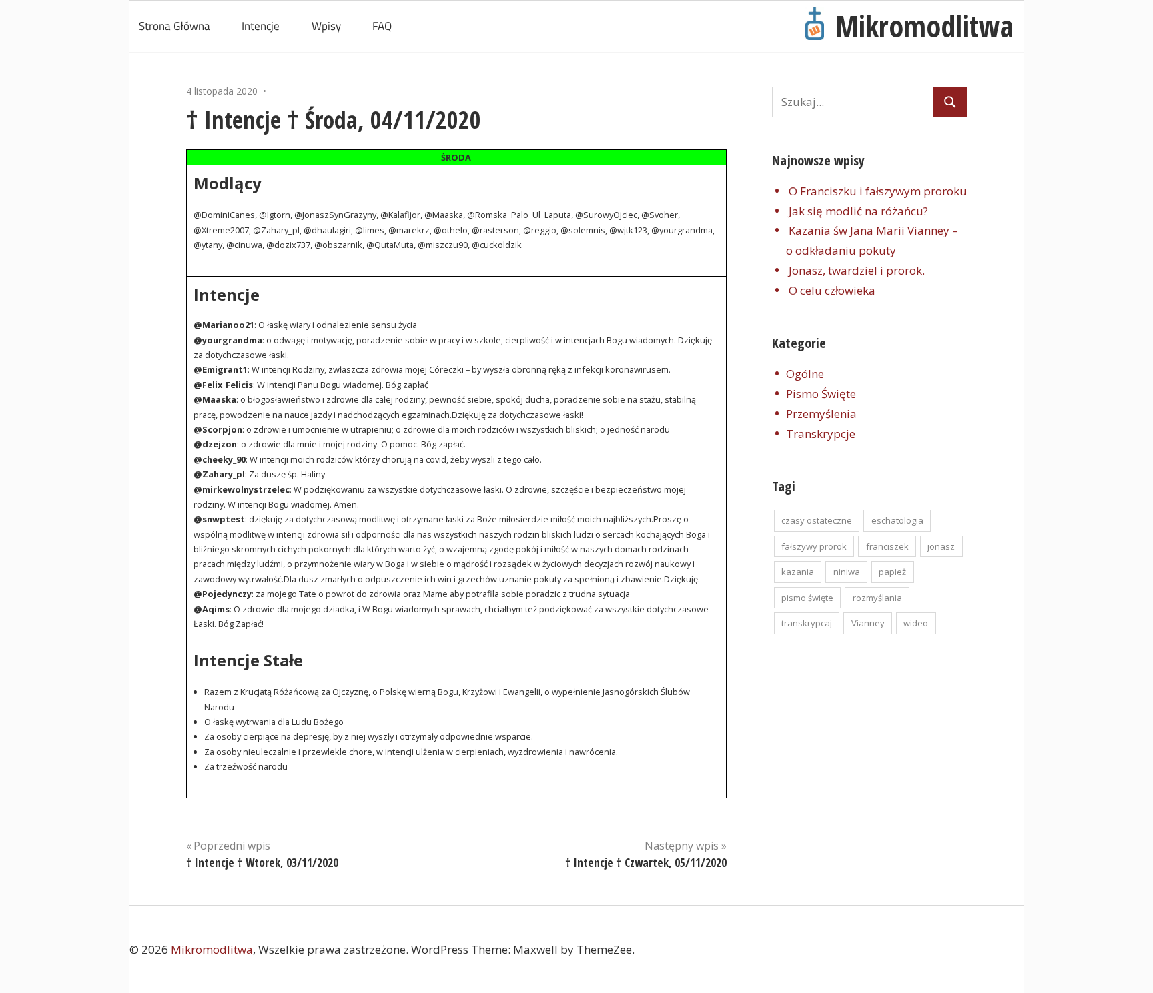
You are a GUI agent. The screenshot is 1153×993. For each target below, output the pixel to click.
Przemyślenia (821, 413)
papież (892, 572)
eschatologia (897, 520)
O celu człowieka (832, 290)
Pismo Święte (821, 393)
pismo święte (807, 598)
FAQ (382, 26)
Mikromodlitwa (924, 26)
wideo (915, 623)
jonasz (941, 546)
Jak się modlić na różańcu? (858, 211)
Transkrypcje (820, 433)
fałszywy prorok (814, 546)
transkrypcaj (806, 623)
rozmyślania (877, 598)
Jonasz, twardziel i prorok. (857, 270)
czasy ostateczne (816, 520)
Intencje (261, 26)
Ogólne (805, 373)
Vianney (868, 623)
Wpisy (326, 26)
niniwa (846, 572)
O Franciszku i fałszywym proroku (878, 191)
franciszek (887, 546)
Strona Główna (174, 26)
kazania (797, 572)
